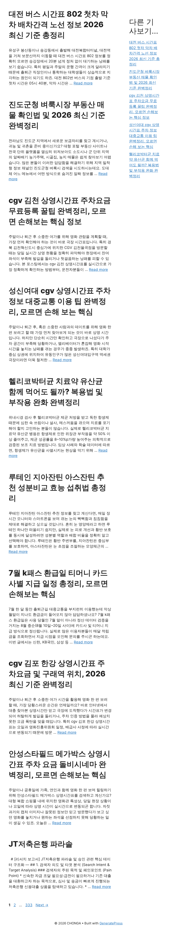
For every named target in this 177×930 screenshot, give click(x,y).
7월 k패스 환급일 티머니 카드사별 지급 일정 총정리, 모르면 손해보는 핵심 (58, 583)
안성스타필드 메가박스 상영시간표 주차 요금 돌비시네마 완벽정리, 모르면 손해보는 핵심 (59, 764)
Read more (83, 83)
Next (42, 905)
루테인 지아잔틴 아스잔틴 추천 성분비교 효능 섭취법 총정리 (57, 487)
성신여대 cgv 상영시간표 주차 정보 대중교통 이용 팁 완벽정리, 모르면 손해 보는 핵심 (60, 301)
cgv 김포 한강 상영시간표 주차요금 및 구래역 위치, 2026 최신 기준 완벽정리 (57, 673)
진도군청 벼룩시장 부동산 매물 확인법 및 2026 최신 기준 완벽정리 (57, 115)
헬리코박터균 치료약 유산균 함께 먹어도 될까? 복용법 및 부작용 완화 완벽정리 (56, 391)
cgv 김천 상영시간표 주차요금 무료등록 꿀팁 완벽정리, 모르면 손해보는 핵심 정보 (60, 211)
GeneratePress (111, 923)
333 (29, 905)
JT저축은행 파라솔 (41, 843)
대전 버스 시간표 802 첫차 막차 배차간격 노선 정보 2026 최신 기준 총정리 (58, 24)
